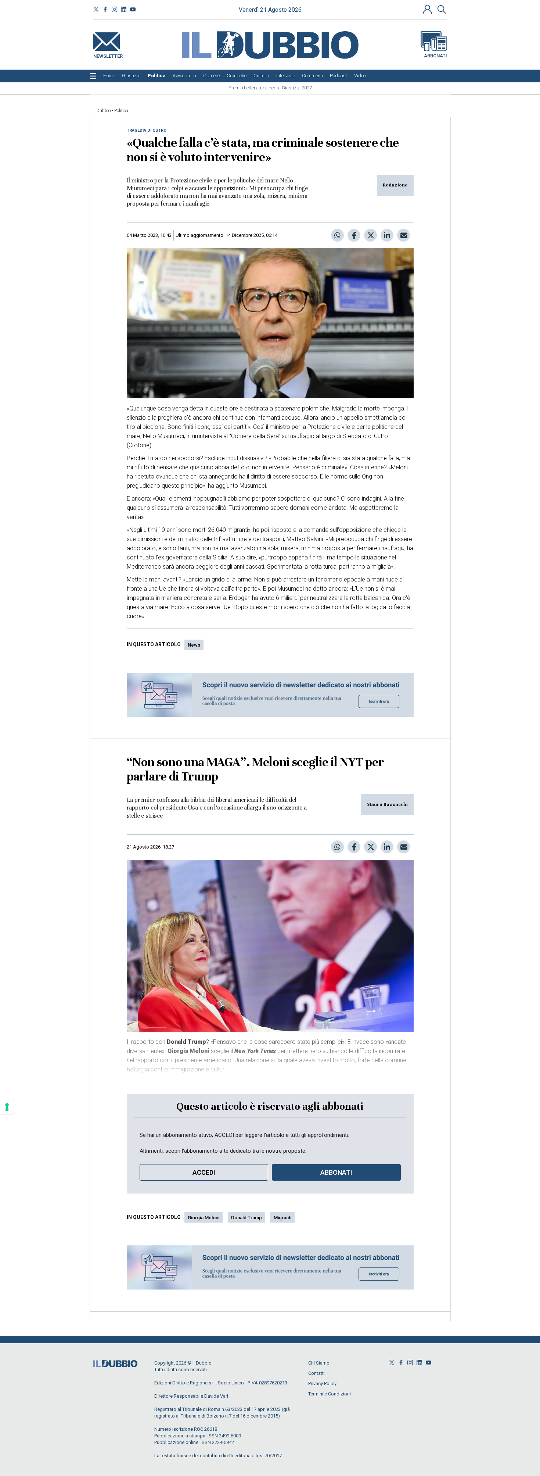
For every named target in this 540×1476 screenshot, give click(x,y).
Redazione (395, 185)
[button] (428, 9)
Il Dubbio (102, 110)
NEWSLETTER (108, 54)
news (194, 645)
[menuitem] (109, 75)
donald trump (246, 1217)
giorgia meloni (203, 1217)
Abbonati (435, 55)
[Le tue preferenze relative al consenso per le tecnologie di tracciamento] (7, 1107)
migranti (282, 1217)
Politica (121, 110)
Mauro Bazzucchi (387, 804)
